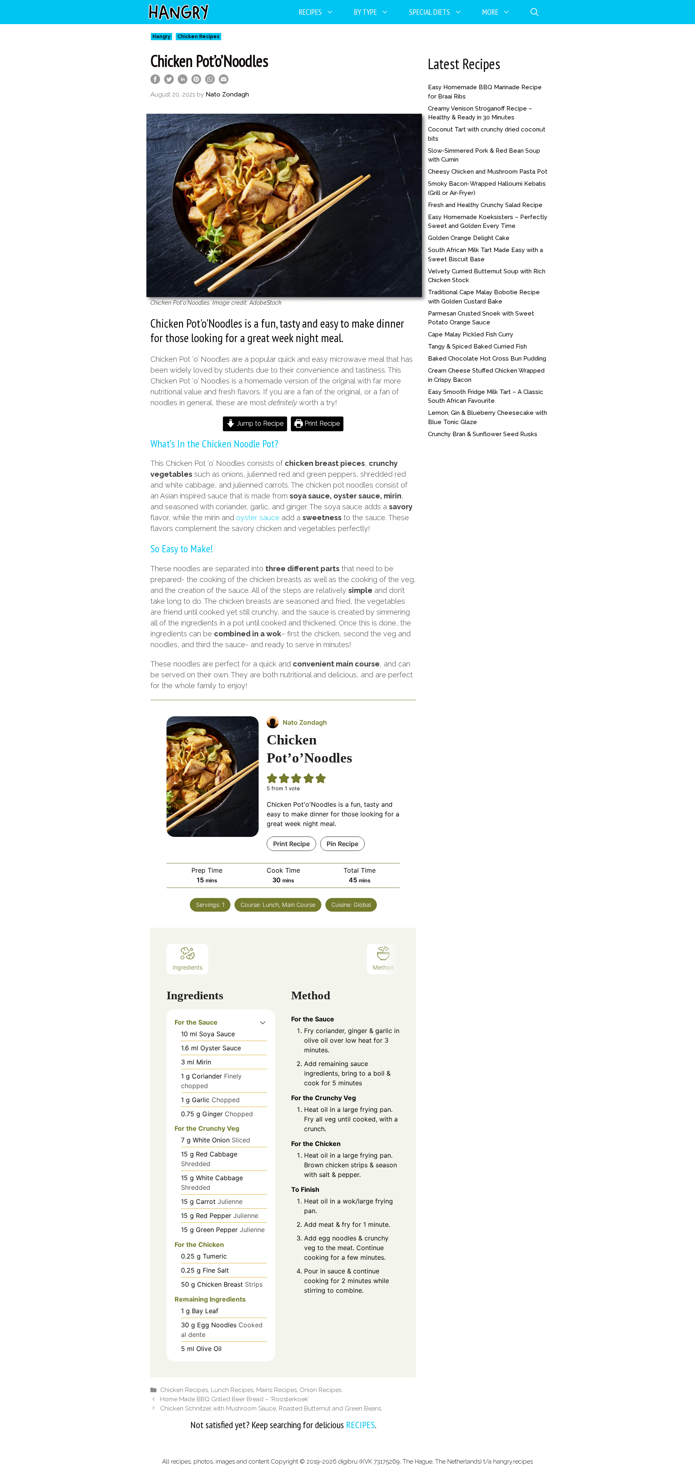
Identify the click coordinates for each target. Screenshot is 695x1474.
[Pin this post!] (196, 81)
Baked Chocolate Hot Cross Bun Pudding (487, 358)
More (490, 12)
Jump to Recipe (259, 423)
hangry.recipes (513, 1461)
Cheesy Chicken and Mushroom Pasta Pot (487, 171)
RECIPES (360, 1425)
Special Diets (429, 12)
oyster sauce (258, 517)
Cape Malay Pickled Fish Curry (470, 334)
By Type (365, 12)
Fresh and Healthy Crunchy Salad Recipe (485, 205)
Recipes (310, 12)
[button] (263, 1022)
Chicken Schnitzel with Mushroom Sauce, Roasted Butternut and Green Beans (270, 1408)
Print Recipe (321, 423)
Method (383, 967)
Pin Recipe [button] (342, 844)
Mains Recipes (276, 1390)
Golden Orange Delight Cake (469, 238)
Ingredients (187, 967)
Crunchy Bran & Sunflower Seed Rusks (482, 434)
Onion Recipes (320, 1390)
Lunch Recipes (232, 1390)
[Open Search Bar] (534, 12)
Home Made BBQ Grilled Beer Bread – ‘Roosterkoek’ (234, 1399)
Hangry (161, 36)
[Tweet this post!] (169, 81)
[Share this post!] (155, 81)
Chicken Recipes (198, 36)
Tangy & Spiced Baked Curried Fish (477, 346)
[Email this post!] (223, 81)
